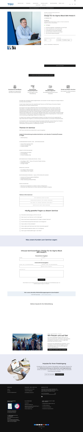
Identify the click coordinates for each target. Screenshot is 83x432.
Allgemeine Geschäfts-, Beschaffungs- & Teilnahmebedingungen (32, 407)
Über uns (61, 3)
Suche (8, 389)
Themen (28, 3)
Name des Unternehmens (26, 264)
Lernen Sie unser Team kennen (57, 349)
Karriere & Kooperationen (11, 392)
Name (20, 257)
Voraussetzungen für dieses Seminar (41, 200)
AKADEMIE (36, 3)
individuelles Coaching (24, 123)
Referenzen (53, 3)
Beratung (21, 3)
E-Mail (43, 257)
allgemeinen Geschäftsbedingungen (51, 282)
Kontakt (38, 5)
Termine (58, 38)
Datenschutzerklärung (29, 404)
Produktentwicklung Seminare (53, 12)
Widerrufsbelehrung (28, 408)
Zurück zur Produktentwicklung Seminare (42, 75)
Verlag (44, 5)
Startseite (46, 12)
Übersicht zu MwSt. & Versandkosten (50, 22)
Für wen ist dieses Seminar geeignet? (41, 202)
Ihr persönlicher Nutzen (41, 197)
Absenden (41, 279)
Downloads (44, 3)
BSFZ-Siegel (11, 415)
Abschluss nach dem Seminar (41, 205)
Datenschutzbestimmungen (39, 283)
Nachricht (22, 269)
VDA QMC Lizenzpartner (11, 410)
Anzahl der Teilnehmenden (49, 264)
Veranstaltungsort (50, 38)
